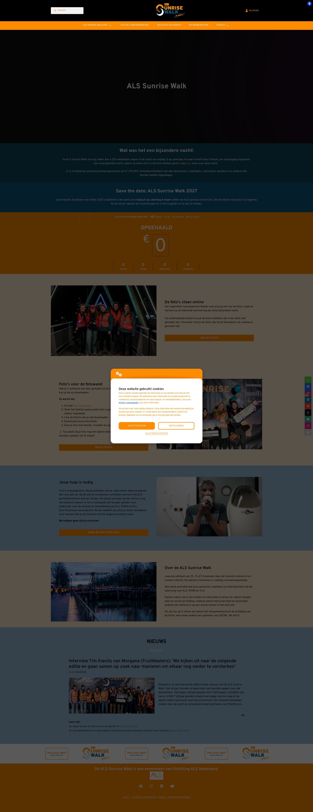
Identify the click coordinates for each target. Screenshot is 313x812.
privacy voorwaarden (128, 402)
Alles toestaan (137, 425)
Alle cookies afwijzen (156, 433)
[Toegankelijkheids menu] (309, 4)
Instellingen (176, 425)
